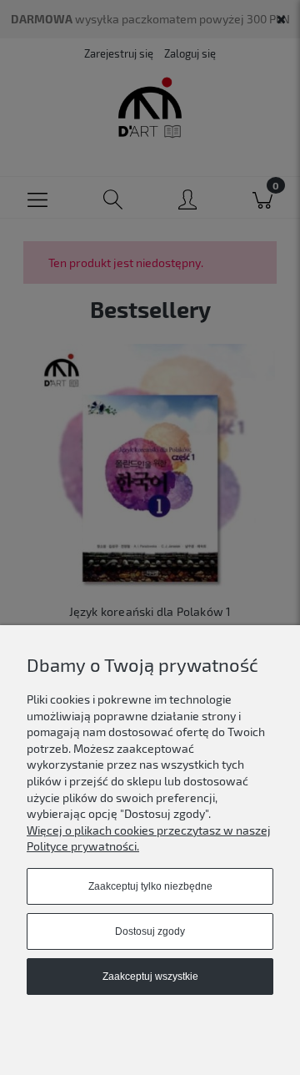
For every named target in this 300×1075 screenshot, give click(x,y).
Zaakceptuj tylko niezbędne (150, 886)
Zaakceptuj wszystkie (150, 976)
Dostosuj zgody (150, 931)
